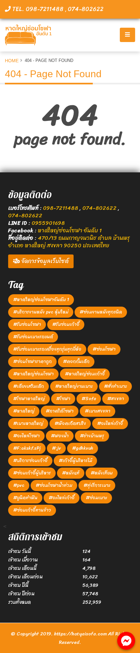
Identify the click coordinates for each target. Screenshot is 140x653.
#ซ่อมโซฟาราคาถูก (32, 361)
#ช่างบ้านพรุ (92, 436)
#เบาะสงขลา (97, 411)
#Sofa (88, 399)
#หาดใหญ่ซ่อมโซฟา (33, 374)
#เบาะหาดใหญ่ (28, 423)
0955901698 (48, 223)
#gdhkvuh (82, 448)
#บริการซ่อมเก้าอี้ (30, 461)
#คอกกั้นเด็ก (76, 361)
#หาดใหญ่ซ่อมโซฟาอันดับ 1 (41, 300)
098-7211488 (61, 208)
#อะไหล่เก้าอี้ (110, 423)
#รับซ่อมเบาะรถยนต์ (33, 337)
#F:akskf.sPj (27, 448)
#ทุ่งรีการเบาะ (96, 485)
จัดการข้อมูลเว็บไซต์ (44, 261)
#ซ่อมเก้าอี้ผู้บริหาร (32, 473)
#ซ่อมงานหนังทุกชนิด (100, 312)
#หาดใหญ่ (24, 411)
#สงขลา (115, 399)
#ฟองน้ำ (60, 436)
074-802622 (86, 9)
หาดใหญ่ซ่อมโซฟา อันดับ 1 (70, 230)
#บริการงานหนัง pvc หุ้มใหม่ (40, 312)
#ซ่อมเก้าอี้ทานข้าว (32, 510)
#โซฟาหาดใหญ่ (29, 399)
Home (12, 60)
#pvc (18, 485)
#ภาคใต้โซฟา (60, 411)
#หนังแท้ (70, 473)
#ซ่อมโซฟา (104, 349)
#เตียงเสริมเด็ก (28, 386)
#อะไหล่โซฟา (26, 436)
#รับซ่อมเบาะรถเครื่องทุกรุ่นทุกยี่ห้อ (47, 349)
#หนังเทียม (102, 473)
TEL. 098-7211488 (38, 9)
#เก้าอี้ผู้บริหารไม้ (75, 461)
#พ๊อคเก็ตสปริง (70, 423)
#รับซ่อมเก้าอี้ (65, 324)
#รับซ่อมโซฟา (27, 324)
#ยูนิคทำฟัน (25, 498)
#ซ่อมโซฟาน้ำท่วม (53, 485)
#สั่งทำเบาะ (115, 386)
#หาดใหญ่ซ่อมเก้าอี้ (85, 374)
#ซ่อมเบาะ (96, 498)
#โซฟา (63, 399)
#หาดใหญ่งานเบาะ (74, 386)
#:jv (56, 448)
